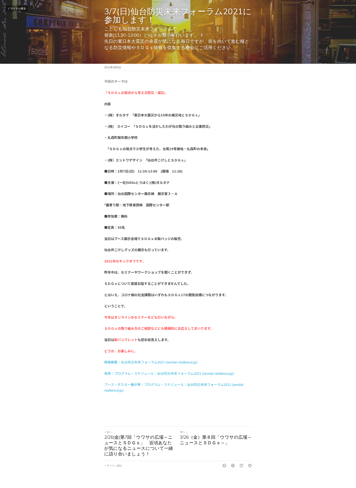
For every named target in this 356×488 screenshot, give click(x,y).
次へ (182, 432)
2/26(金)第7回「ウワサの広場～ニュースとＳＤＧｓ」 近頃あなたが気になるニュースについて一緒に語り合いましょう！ (138, 445)
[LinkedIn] (241, 465)
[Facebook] (224, 465)
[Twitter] (233, 465)
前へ (109, 432)
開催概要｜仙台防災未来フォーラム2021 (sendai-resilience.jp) (150, 362)
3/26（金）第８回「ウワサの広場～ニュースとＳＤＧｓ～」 (216, 440)
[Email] (250, 465)
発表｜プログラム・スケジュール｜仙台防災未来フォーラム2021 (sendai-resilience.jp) (169, 373)
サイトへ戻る (18, 8)
